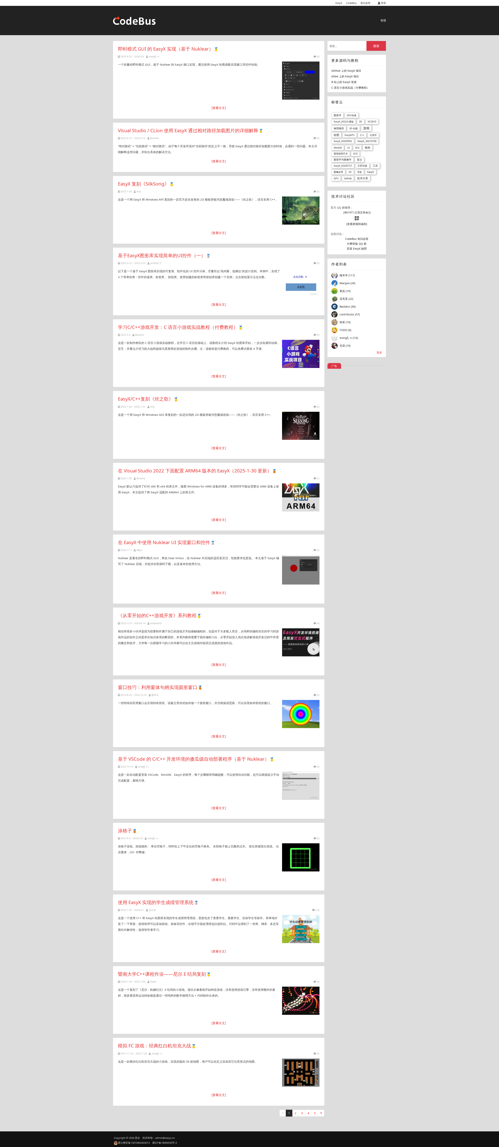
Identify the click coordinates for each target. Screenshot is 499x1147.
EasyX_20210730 (366, 141)
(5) (318, 1053)
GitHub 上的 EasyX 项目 (346, 70)
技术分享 (362, 178)
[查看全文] (218, 108)
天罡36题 (362, 165)
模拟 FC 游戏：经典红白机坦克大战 (154, 1045)
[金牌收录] (216, 49)
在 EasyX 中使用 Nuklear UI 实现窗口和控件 (164, 542)
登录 (383, 3)
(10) (317, 910)
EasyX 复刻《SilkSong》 (143, 183)
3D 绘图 (353, 128)
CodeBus (351, 3)
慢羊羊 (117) (347, 275)
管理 (383, 20)
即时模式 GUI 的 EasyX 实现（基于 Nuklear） (165, 49)
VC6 (357, 147)
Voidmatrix (156, 623)
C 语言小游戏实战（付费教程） (350, 87)
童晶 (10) (345, 291)
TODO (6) (345, 330)
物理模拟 (339, 128)
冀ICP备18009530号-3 (164, 1142)
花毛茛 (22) (346, 299)
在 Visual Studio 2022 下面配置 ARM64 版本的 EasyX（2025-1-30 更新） (195, 470)
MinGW (338, 147)
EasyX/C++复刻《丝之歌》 (145, 398)
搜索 (376, 46)
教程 (367, 147)
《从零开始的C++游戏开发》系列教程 (157, 615)
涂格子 (125, 830)
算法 (359, 159)
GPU (336, 178)
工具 (375, 165)
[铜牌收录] (274, 470)
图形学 (337, 115)
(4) (318, 623)
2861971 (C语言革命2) (357, 212)
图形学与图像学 (342, 159)
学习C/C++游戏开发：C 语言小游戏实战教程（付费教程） (178, 327)
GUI (355, 153)
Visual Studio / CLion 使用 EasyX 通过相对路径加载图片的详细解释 (188, 130)
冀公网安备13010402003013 (134, 1142)
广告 (334, 366)
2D (350, 172)
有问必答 (365, 3)
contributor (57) (350, 314)
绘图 (336, 135)
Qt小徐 (152, 910)
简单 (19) (345, 322)
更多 (379, 352)
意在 (137, 1138)
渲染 (359, 172)
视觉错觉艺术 (341, 153)
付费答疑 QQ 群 (356, 243)
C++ (362, 135)
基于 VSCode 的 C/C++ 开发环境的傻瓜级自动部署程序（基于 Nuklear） (193, 759)
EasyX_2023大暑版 (344, 121)
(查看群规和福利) (356, 224)
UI (348, 147)
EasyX (338, 3)
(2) (318, 550)
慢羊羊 (154, 695)
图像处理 (338, 172)
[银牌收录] (208, 255)
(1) (318, 478)
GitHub (348, 178)
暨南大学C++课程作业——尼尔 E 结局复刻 (162, 974)
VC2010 (372, 121)
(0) (318, 56)
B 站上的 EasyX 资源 (344, 82)
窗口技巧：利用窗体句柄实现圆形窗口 (157, 687)
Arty (138, 191)
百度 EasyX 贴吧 (357, 248)
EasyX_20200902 (343, 141)
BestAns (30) (348, 306)
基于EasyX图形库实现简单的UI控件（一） (162, 255)
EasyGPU (350, 135)
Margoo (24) (347, 283)
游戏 (366, 128)
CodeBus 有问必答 (356, 239)
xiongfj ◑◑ (154, 56)
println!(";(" (156, 263)
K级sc (139, 550)
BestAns (154, 138)
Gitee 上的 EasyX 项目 (345, 76)
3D (360, 121)
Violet (153, 981)
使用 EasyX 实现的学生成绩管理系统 (156, 902)
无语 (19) (345, 345)
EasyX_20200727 (343, 165)
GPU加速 (351, 115)
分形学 (373, 135)
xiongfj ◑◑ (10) (349, 338)
